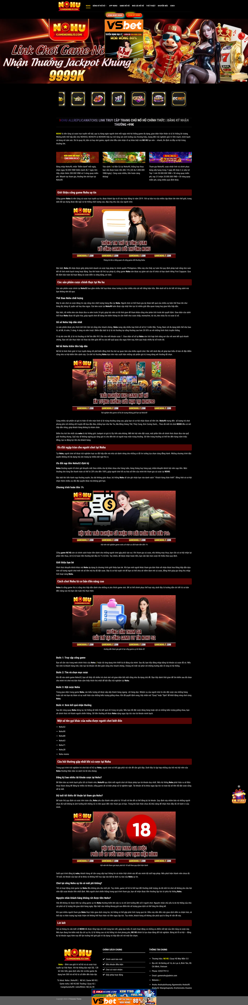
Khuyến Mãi (163, 6)
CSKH (172, 6)
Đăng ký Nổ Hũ (99, 6)
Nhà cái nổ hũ (138, 6)
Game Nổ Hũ (125, 6)
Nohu (88, 6)
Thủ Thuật (151, 6)
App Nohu (113, 6)
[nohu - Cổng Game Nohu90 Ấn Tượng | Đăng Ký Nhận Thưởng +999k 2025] (69, 6)
